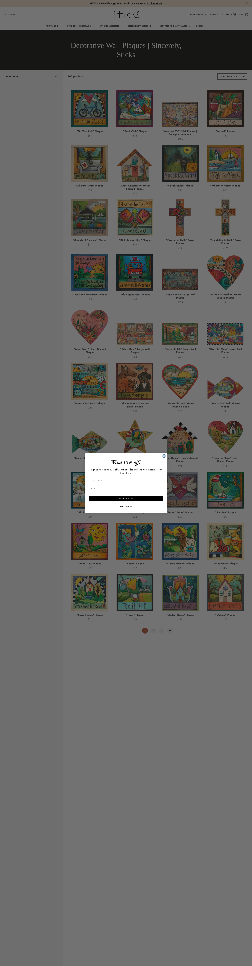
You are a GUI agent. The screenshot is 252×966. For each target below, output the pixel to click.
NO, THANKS (126, 506)
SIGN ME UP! (126, 498)
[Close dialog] (164, 456)
